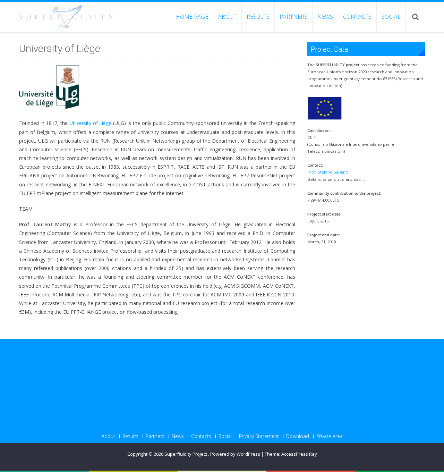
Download (297, 436)
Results (258, 16)
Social (391, 16)
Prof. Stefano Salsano (327, 172)
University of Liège (90, 123)
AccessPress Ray (299, 454)
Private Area (329, 436)
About (227, 16)
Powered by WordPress (235, 454)
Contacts (357, 16)
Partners (293, 16)
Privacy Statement (259, 436)
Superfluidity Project (186, 454)
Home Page (192, 16)
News (325, 16)
